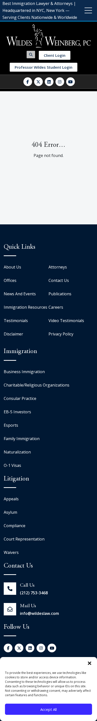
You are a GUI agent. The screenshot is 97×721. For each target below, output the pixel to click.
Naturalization (17, 452)
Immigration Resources (25, 307)
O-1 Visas (12, 465)
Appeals (11, 499)
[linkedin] (49, 81)
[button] (89, 663)
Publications (59, 294)
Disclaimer (13, 334)
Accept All (48, 709)
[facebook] (27, 81)
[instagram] (59, 81)
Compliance (14, 525)
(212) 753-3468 (34, 593)
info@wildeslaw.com (39, 613)
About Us (12, 267)
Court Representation (24, 539)
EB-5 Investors (17, 412)
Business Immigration (24, 371)
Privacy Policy (60, 334)
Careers (55, 307)
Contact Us (58, 280)
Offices (10, 280)
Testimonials (16, 320)
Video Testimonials (66, 320)
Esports (11, 425)
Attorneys (57, 267)
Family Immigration (22, 438)
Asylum (10, 512)
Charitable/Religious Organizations (36, 385)
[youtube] (70, 81)
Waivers (11, 552)
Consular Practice (20, 398)
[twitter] (38, 81)
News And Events (20, 294)
